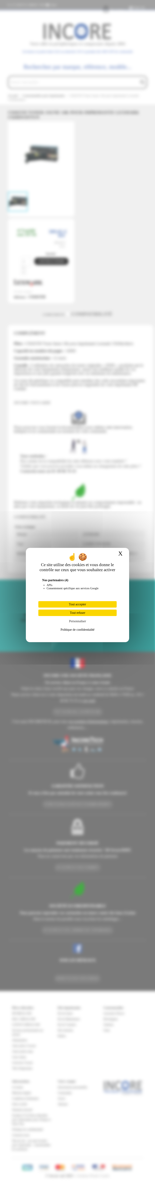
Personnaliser (77, 621)
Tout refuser (77, 612)
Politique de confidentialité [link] (77, 629)
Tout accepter (77, 604)
